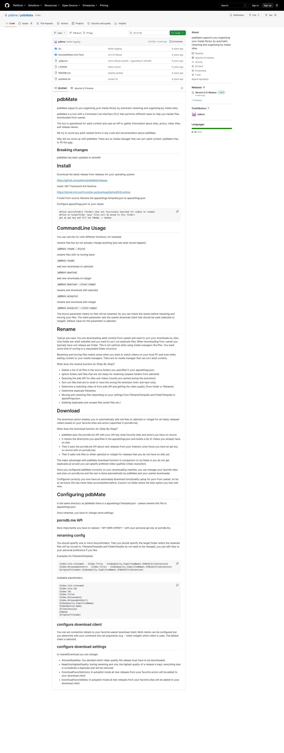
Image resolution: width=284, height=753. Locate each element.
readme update (115, 73)
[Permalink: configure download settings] (55, 647)
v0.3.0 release (115, 54)
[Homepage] (7, 5)
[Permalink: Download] (55, 411)
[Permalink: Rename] (55, 329)
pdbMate (26, 15)
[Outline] (181, 88)
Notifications (238, 15)
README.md (64, 73)
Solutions (33, 5)
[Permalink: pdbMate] (55, 99)
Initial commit (114, 67)
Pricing (104, 5)
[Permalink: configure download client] (55, 624)
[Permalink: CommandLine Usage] (55, 228)
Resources (51, 5)
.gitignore (63, 61)
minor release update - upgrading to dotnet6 (129, 61)
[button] (178, 211)
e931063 (152, 41)
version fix (113, 79)
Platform (18, 5)
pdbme (13, 15)
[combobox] (149, 33)
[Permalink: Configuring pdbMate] (55, 495)
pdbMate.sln (64, 79)
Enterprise (89, 5)
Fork (255, 15)
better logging (73, 41)
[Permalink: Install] (55, 166)
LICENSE (62, 67)
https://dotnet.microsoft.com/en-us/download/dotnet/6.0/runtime (93, 192)
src (59, 48)
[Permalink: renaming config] (55, 535)
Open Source (69, 5)
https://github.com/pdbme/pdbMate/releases (82, 180)
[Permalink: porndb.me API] (55, 520)
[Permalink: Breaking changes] (55, 150)
